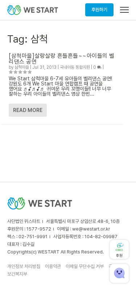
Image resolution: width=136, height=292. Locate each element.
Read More (27, 110)
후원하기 (99, 9)
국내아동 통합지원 (75, 67)
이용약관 (53, 266)
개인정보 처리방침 (23, 266)
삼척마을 (22, 67)
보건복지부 (17, 274)
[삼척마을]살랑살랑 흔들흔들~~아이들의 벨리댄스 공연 (62, 58)
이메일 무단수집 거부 (85, 266)
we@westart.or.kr (91, 229)
